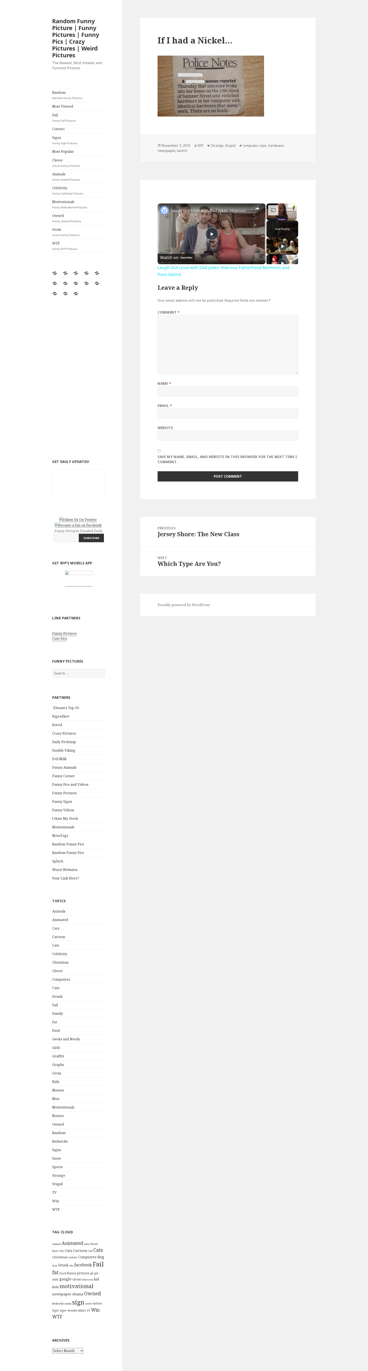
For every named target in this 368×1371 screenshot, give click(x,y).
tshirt (82, 1310)
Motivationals (69, 204)
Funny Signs (62, 801)
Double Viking (63, 750)
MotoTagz (60, 835)
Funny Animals (64, 767)
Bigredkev (60, 716)
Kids (55, 1081)
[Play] (282, 246)
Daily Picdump (64, 742)
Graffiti (58, 1056)
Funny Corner (63, 776)
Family (57, 1013)
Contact (58, 129)
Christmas (60, 962)
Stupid (57, 1184)
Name (164, 383)
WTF (65, 246)
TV (54, 1192)
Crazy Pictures (64, 733)
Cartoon (58, 936)
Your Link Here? (65, 878)
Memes (58, 1090)
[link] (164, 210)
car (61, 1251)
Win (55, 1201)
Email (165, 405)
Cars (55, 928)
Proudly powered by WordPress (184, 605)
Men (55, 1098)
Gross (66, 232)
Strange (58, 1175)
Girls (56, 1047)
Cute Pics (59, 638)
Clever (66, 163)
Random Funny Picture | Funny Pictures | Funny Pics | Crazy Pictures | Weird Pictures (75, 38)
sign (78, 1302)
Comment (169, 312)
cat (90, 1251)
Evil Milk (59, 759)
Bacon (94, 1244)
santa (68, 1303)
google (65, 1279)
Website (165, 427)
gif (91, 1273)
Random (67, 95)
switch (182, 150)
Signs (65, 140)
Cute (56, 988)
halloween (87, 1279)
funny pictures (78, 1273)
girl (96, 1273)
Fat (54, 1022)
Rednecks (60, 1141)
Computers (61, 979)
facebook (83, 1265)
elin (71, 1265)
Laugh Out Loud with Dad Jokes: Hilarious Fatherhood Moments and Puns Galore (211, 210)
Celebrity (67, 190)
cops (262, 145)
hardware (276, 145)
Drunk (57, 996)
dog (100, 1256)
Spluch (57, 861)
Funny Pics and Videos (70, 784)
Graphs (58, 1064)
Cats (55, 945)
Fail (64, 118)
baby (86, 1244)
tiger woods (68, 1310)
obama (77, 1294)
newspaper (61, 1294)
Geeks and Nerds (66, 1039)
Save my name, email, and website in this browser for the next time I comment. (227, 459)
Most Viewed (62, 106)
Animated (60, 919)
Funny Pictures (64, 633)
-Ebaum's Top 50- (66, 707)
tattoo (97, 1303)
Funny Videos (63, 810)
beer (55, 1251)
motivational (76, 1286)
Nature (58, 1115)
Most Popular (63, 151)
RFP (201, 145)
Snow (56, 1158)
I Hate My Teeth (65, 818)
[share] (257, 208)
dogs (55, 1265)
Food (56, 1030)
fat (55, 1272)
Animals (66, 177)
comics (73, 1257)
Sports (57, 1167)
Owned (66, 218)
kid (96, 1279)
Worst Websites (65, 869)
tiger (55, 1310)
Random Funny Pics (68, 844)
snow (88, 1303)
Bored (57, 724)
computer (250, 145)
